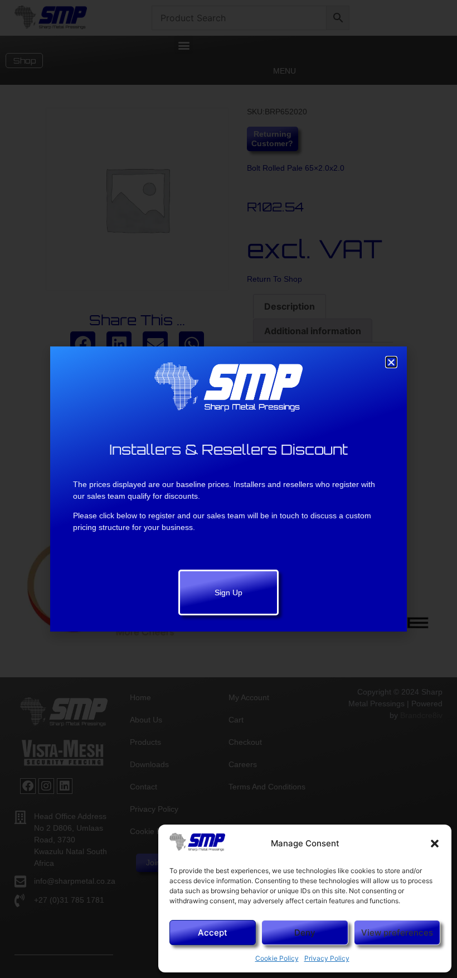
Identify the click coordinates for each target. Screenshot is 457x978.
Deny (304, 932)
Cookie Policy (277, 958)
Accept (212, 932)
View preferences (397, 932)
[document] (228, 489)
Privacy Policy (326, 958)
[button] (434, 843)
